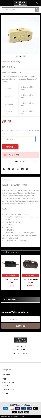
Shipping (5, 378)
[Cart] (37, 3)
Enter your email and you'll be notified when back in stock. (20, 131)
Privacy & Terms (8, 389)
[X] (18, 169)
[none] (20, 35)
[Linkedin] (22, 169)
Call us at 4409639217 (20, 353)
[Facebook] (4, 169)
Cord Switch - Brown (30, 279)
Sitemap (5, 393)
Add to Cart (10, 275)
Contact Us (6, 374)
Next (38, 272)
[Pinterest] (27, 169)
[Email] (9, 169)
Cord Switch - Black (10, 279)
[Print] (13, 169)
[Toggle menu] (3, 3)
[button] (20, 161)
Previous (3, 272)
